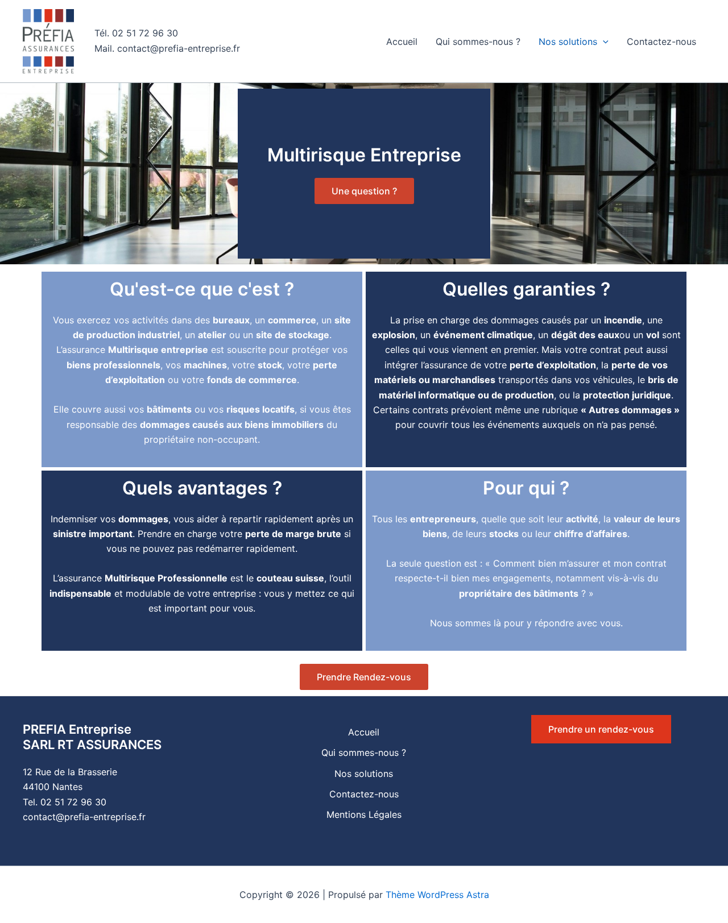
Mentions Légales (364, 814)
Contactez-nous (661, 41)
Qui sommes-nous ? (478, 41)
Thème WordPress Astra (437, 894)
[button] (603, 41)
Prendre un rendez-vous (601, 729)
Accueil (401, 41)
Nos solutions (568, 41)
